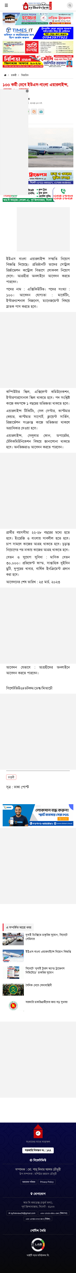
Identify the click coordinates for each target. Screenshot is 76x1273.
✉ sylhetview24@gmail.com (21, 1213)
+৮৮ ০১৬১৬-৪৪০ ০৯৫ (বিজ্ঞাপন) (53, 1213)
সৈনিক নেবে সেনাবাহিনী (39, 985)
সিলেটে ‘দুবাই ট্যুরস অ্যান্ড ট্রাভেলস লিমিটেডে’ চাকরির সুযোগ (45, 970)
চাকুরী (11, 777)
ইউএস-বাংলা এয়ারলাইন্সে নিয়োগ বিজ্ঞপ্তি (48, 952)
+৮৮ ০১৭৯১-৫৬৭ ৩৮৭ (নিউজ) (38, 1218)
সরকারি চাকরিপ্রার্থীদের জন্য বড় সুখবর (46, 1002)
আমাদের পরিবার (28, 1182)
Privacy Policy (47, 1182)
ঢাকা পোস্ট (21, 787)
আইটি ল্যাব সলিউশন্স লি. (38, 1255)
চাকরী (13, 75)
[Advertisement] (43, 231)
